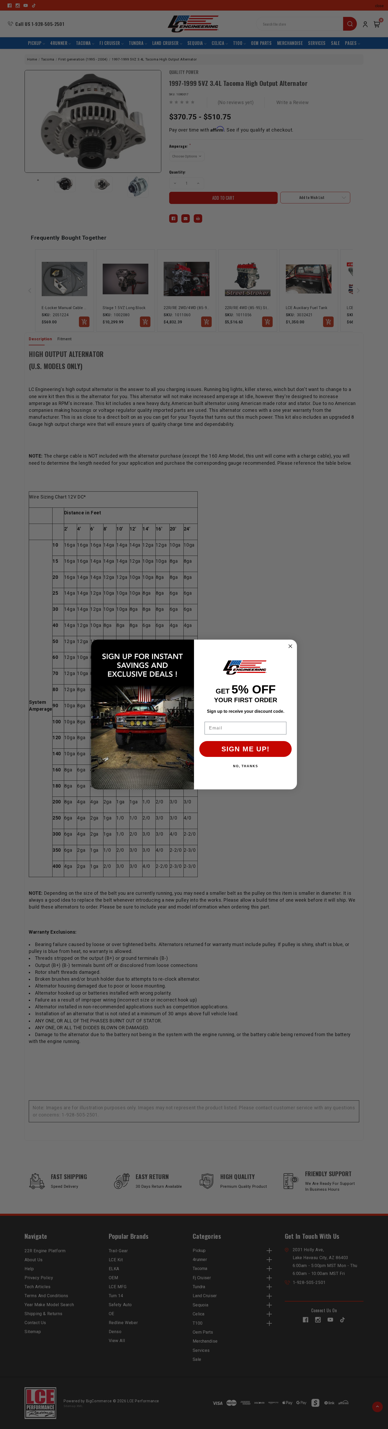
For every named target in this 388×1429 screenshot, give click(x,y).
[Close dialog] (290, 646)
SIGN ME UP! (245, 749)
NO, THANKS (245, 766)
